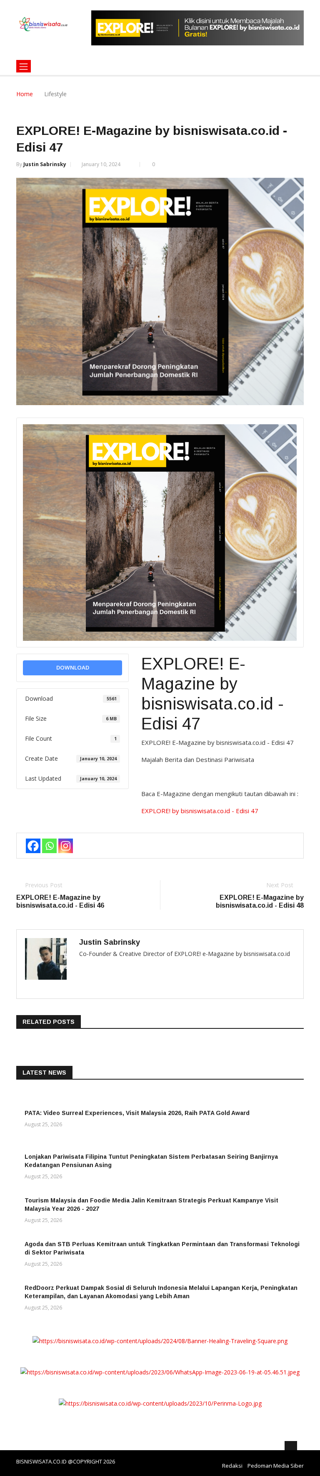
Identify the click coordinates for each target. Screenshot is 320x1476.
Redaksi (232, 1465)
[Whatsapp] (49, 846)
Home (24, 94)
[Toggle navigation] (23, 66)
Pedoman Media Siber (276, 1465)
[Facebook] (33, 846)
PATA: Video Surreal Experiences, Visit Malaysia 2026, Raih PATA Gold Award (137, 1113)
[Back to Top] (291, 1447)
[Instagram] (65, 846)
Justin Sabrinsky (44, 164)
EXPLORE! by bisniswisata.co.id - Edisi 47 (199, 810)
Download (72, 667)
